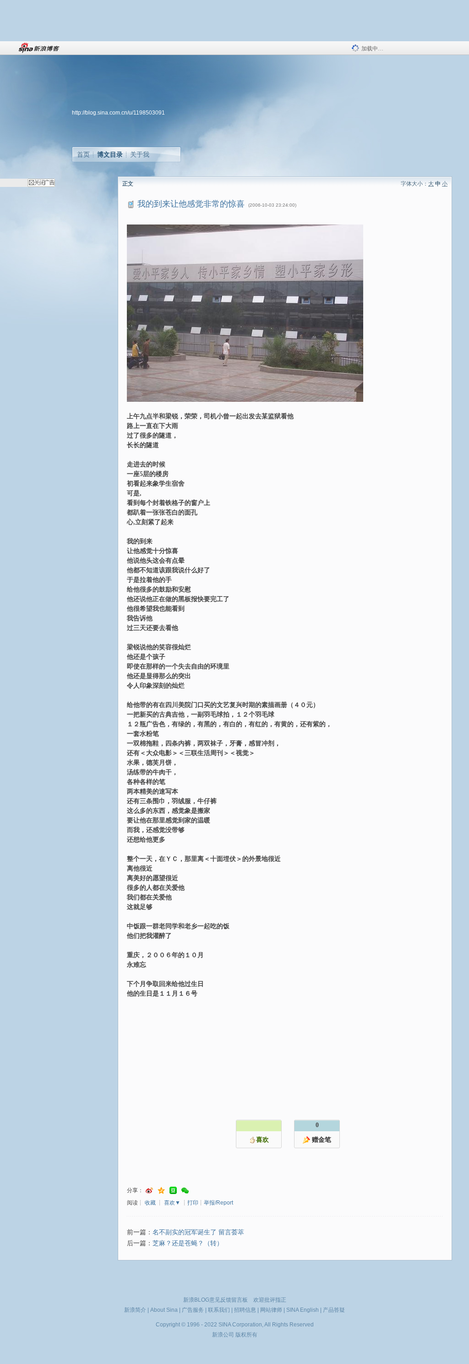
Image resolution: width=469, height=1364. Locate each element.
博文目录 (110, 154)
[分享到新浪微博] (149, 1190)
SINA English (302, 1310)
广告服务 (193, 1310)
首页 (83, 154)
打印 (192, 1203)
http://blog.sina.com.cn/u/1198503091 (118, 113)
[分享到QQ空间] (161, 1190)
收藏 (150, 1203)
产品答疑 (334, 1310)
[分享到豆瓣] (173, 1190)
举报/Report (218, 1203)
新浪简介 (135, 1310)
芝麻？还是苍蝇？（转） (188, 1243)
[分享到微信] (185, 1190)
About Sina (164, 1310)
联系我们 (219, 1310)
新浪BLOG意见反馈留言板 (215, 1300)
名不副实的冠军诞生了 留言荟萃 (198, 1232)
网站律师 (271, 1310)
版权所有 (246, 1334)
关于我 (139, 154)
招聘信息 (245, 1310)
